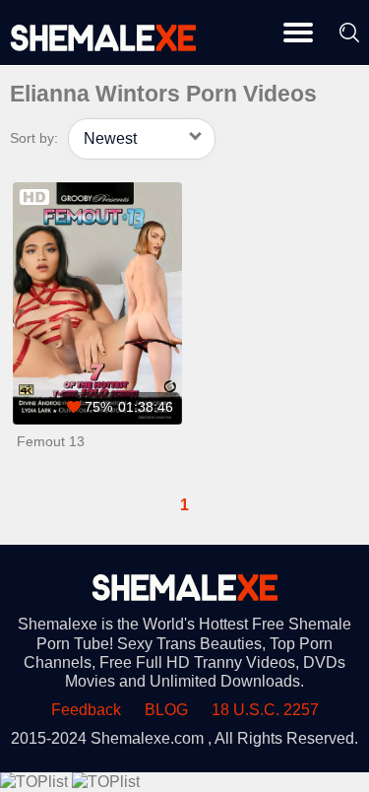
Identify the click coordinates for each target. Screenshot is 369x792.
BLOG (166, 709)
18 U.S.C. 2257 (265, 709)
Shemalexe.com (147, 738)
